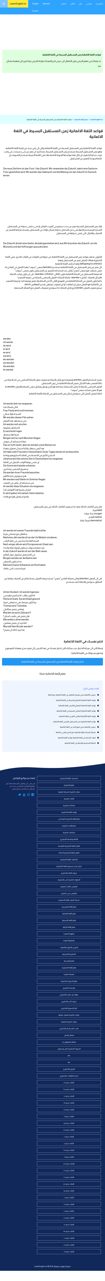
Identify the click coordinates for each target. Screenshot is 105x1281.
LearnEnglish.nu (18, 3)
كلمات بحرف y (69, 1245)
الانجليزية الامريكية (69, 954)
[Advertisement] (52, 28)
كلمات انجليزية (69, 799)
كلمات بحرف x (69, 1238)
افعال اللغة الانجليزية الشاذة (69, 853)
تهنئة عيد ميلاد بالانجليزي (69, 995)
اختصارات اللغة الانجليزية (69, 859)
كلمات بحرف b (69, 1089)
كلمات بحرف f (69, 1116)
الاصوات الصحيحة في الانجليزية (69, 880)
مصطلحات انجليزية (69, 826)
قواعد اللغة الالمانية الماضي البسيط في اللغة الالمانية (76, 711)
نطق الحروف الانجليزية (69, 981)
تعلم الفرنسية (69, 961)
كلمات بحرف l (69, 1157)
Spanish (46, 4)
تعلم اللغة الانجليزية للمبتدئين (69, 819)
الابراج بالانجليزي (69, 1069)
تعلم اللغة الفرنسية (69, 907)
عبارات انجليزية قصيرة (69, 1022)
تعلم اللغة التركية (69, 927)
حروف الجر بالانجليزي (69, 1001)
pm (69, 1055)
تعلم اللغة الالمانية (81, 119)
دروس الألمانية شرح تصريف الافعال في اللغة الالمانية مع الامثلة (72, 695)
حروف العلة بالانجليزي (69, 873)
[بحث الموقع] (4, 4)
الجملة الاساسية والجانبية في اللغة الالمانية (80, 743)
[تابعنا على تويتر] (19, 795)
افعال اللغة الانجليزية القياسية (69, 846)
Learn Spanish (69, 941)
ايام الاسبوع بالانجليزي (69, 1008)
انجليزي (100, 4)
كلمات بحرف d (69, 1103)
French (35, 11)
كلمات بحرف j (69, 1143)
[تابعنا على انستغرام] (28, 795)
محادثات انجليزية (69, 805)
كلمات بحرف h (69, 1130)
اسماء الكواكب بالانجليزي (69, 1076)
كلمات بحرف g (69, 1123)
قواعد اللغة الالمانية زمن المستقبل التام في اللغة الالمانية (74, 722)
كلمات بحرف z (69, 1252)
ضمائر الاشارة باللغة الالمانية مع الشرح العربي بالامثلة (76, 732)
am (69, 1062)
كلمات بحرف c (69, 1096)
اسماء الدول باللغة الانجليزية (69, 900)
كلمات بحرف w (69, 1231)
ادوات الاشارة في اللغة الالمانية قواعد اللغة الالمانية (77, 738)
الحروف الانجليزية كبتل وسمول (69, 1049)
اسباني (63, 4)
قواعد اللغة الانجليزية (69, 812)
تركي (80, 4)
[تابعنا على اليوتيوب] (24, 795)
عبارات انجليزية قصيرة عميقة (69, 1015)
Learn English (69, 934)
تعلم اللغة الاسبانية (69, 920)
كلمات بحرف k (69, 1150)
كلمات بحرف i (69, 1137)
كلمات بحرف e (69, 1110)
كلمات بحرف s (69, 1204)
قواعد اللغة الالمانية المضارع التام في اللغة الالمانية (77, 706)
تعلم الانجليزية (69, 785)
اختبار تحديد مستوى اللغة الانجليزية (69, 866)
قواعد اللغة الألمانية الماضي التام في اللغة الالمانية (77, 716)
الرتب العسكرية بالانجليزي (68, 1028)
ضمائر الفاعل (69, 1035)
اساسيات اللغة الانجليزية (69, 778)
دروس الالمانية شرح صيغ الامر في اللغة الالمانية (78, 727)
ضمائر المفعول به (69, 1042)
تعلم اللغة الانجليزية (69, 968)
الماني (72, 4)
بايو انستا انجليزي (69, 988)
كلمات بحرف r (69, 1197)
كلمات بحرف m (69, 1164)
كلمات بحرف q (69, 1191)
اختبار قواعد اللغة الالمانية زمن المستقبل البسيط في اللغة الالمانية (52, 661)
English (35, 4)
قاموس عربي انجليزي (69, 893)
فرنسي (89, 4)
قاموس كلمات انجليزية (68, 887)
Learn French (69, 974)
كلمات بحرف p (69, 1184)
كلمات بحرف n (69, 1170)
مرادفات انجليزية (69, 832)
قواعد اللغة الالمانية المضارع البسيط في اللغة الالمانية (76, 700)
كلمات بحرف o (69, 1177)
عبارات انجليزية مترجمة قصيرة (69, 792)
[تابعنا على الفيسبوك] (33, 795)
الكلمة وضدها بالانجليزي (69, 839)
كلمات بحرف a (69, 1083)
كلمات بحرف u (69, 1218)
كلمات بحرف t (69, 1211)
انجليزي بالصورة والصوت (69, 947)
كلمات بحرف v (69, 1224)
